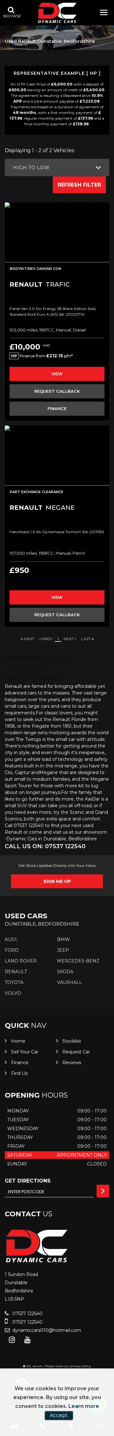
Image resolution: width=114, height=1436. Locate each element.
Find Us (19, 1073)
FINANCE (57, 408)
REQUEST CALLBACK (57, 391)
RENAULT (16, 971)
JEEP (63, 950)
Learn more (83, 1406)
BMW (63, 939)
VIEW (57, 373)
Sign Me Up (57, 881)
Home (18, 1041)
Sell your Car (24, 1052)
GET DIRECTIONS (28, 1181)
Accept (59, 1415)
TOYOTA (14, 982)
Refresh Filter (79, 185)
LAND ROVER (21, 961)
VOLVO (13, 993)
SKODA (65, 971)
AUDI (11, 939)
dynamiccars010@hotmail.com (46, 1330)
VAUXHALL (69, 982)
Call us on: (45, 846)
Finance (19, 1062)
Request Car (76, 1052)
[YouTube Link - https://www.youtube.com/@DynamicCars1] (27, 1339)
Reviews (71, 1062)
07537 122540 (26, 1313)
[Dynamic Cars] (57, 12)
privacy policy (80, 1366)
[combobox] (57, 167)
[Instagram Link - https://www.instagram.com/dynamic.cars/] (11, 1339)
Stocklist (71, 1041)
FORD (12, 950)
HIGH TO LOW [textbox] (31, 167)
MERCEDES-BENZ (78, 961)
